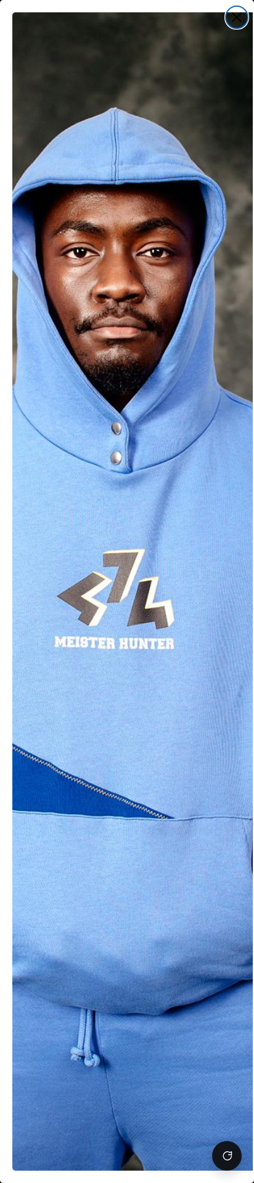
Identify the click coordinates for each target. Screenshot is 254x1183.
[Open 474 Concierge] (227, 1156)
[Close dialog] (237, 17)
